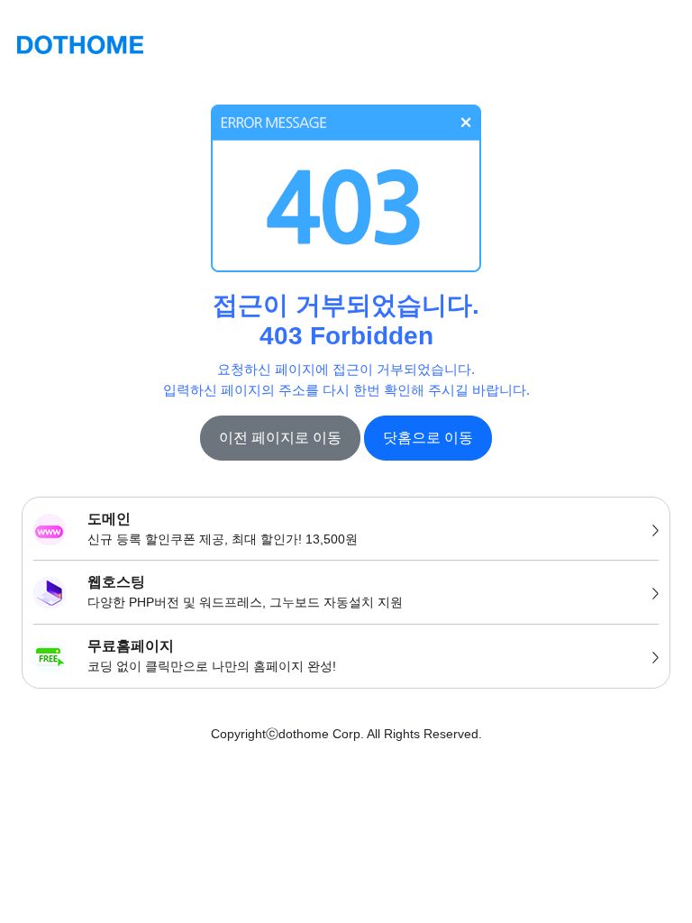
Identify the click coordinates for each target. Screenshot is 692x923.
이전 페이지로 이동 (280, 437)
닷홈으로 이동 (428, 437)
